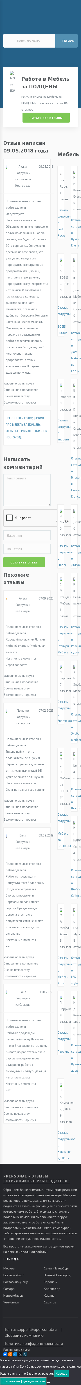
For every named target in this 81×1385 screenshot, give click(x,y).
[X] (20, 1354)
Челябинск (11, 1302)
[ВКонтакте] (5, 1354)
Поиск (68, 41)
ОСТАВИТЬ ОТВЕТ (24, 562)
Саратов (50, 1302)
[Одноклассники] (10, 1354)
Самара (9, 1289)
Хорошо (61, 1373)
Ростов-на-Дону (15, 1282)
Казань (49, 1295)
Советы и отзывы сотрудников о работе (37, 8)
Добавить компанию (24, 1335)
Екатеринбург (13, 1275)
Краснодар (52, 1289)
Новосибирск (13, 1295)
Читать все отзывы (46, 117)
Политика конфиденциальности (33, 1343)
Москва (9, 1268)
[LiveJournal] (25, 1354)
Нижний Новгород (57, 1275)
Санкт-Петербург (56, 1268)
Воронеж (50, 1282)
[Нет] (48, 1382)
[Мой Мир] (15, 1354)
